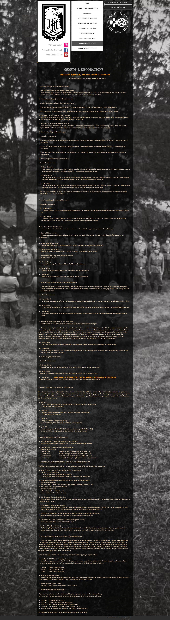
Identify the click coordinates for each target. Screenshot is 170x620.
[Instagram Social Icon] (66, 45)
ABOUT (87, 3)
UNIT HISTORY (87, 13)
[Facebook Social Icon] (66, 50)
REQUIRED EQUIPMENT (87, 33)
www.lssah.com (117, 617)
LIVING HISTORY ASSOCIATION (87, 8)
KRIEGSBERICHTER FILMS (87, 28)
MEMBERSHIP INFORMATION (87, 23)
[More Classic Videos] (66, 54)
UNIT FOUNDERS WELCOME (87, 18)
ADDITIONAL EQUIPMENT (87, 38)
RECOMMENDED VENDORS (87, 48)
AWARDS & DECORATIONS (87, 43)
